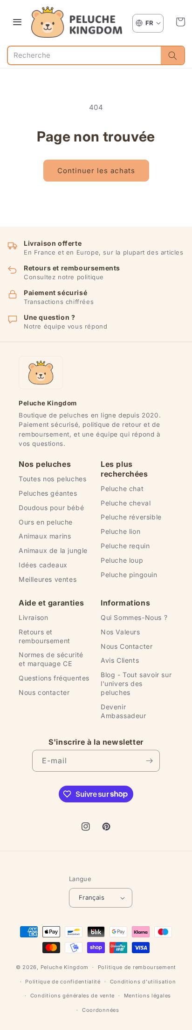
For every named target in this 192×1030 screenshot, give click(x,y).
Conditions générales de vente (72, 995)
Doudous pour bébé (51, 508)
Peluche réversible (131, 517)
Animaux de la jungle (53, 550)
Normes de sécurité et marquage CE (51, 659)
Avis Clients (120, 660)
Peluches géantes (48, 493)
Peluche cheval (126, 503)
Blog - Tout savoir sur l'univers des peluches (136, 683)
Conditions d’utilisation (143, 981)
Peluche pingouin (129, 575)
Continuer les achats (96, 170)
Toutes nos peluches (52, 479)
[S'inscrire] (149, 761)
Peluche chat (122, 488)
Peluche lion (120, 531)
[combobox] (84, 55)
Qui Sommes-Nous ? (134, 617)
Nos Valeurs (120, 632)
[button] (180, 22)
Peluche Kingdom (65, 967)
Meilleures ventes (47, 579)
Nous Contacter (126, 646)
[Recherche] (172, 55)
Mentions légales (147, 995)
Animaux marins (45, 536)
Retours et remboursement (44, 636)
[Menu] (17, 22)
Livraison (33, 617)
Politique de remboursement (137, 967)
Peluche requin (125, 546)
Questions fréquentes (54, 678)
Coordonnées (100, 1010)
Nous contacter (44, 692)
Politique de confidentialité (63, 981)
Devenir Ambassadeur (123, 711)
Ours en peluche (46, 522)
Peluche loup (122, 560)
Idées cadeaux (43, 565)
